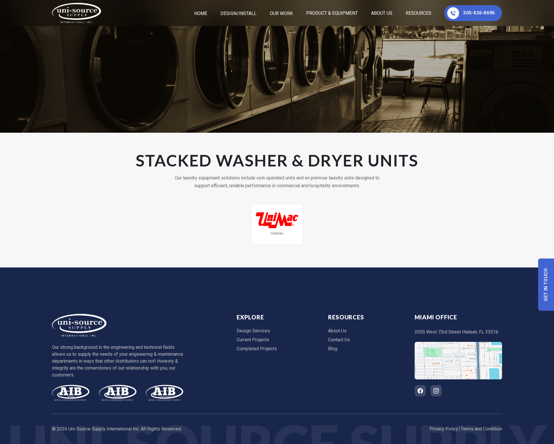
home (200, 13)
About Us (381, 13)
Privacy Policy (443, 429)
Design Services (253, 331)
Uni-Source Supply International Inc (103, 429)
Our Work (281, 13)
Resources (418, 13)
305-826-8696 (479, 13)
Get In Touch (546, 284)
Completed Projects (257, 348)
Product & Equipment (332, 13)
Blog (332, 348)
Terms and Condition (481, 429)
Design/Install (238, 13)
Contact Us (339, 339)
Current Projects (253, 339)
